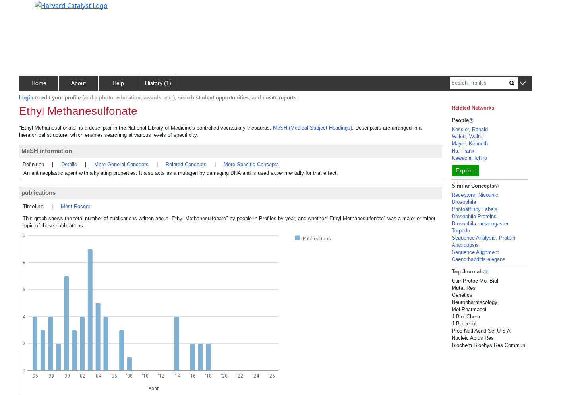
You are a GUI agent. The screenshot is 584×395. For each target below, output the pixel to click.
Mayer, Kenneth (470, 144)
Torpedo (461, 231)
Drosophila (464, 202)
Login (26, 98)
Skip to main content (33, 9)
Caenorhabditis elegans (478, 259)
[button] (523, 84)
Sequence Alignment (475, 252)
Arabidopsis (465, 245)
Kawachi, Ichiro (469, 158)
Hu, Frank (463, 151)
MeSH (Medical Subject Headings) (312, 128)
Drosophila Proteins (474, 216)
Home (38, 83)
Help (118, 83)
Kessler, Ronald (470, 129)
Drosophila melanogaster (480, 224)
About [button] (78, 83)
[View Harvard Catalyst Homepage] (71, 4)
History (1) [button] (158, 83)
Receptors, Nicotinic (475, 195)
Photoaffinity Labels (474, 209)
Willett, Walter (468, 136)
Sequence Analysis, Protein (483, 238)
